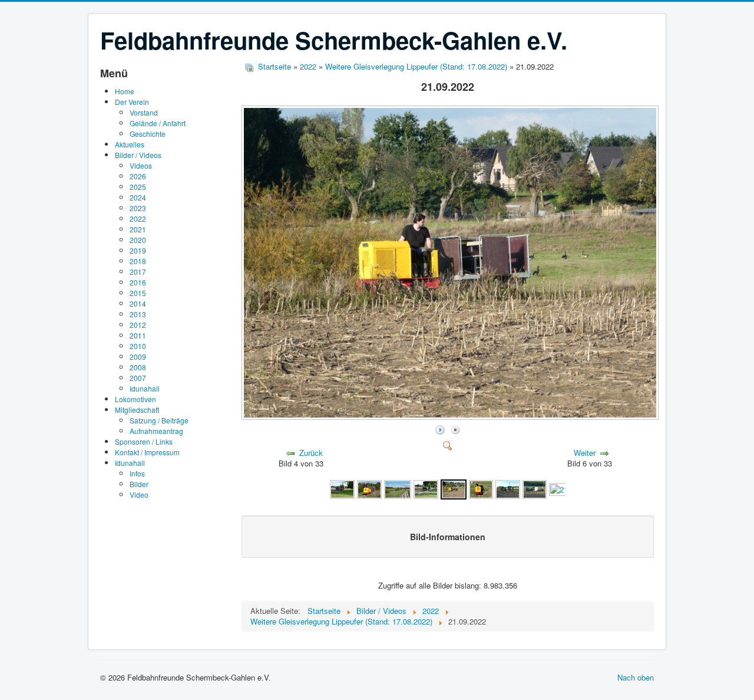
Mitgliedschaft (137, 410)
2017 (138, 272)
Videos (141, 165)
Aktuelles (129, 144)
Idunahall (145, 388)
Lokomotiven (135, 399)
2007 (138, 378)
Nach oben (635, 677)
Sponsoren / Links (144, 441)
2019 (138, 250)
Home (124, 91)
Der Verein (132, 102)
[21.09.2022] (451, 416)
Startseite (274, 66)
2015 (138, 293)
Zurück (311, 452)
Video (139, 494)
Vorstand (144, 112)
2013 (138, 314)
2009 (138, 356)
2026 (138, 176)
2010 (138, 346)
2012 (138, 325)
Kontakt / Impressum (147, 452)
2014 (138, 303)
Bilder (139, 484)
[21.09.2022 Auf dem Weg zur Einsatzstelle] (342, 488)
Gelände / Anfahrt (158, 123)
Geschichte (148, 134)
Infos (137, 473)
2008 (138, 367)
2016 (138, 282)
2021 (138, 229)
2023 (138, 208)
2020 (138, 240)
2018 (138, 261)
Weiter (585, 452)
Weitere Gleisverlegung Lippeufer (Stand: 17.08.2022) (416, 66)
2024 (138, 197)
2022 (138, 218)
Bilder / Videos (138, 155)
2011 (138, 335)
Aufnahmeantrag (156, 431)
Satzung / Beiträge (159, 420)
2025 (138, 187)
